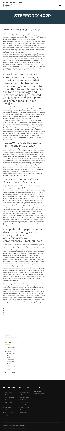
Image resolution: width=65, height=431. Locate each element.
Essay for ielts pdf (24, 407)
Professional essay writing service (10, 361)
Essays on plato (11, 372)
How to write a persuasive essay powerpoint (24, 402)
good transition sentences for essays (12, 4)
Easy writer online (24, 397)
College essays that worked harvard (11, 368)
